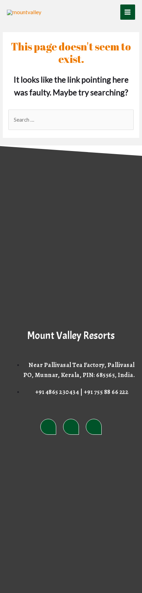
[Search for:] (71, 119)
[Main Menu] (127, 11)
